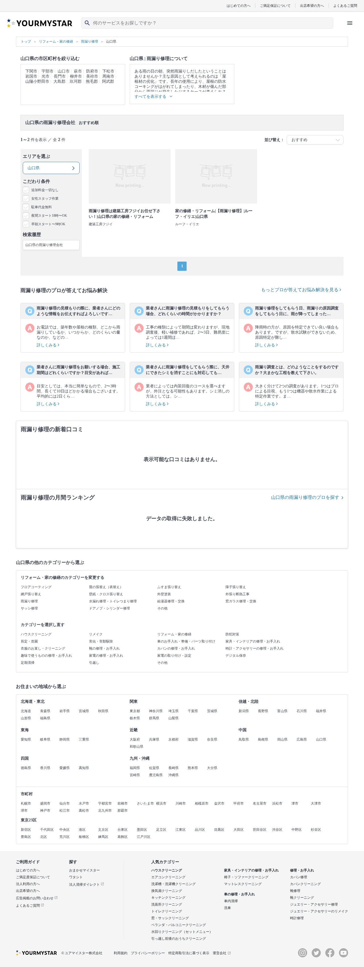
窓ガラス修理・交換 (241, 601)
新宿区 (26, 830)
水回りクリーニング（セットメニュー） (182, 932)
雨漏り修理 (29, 601)
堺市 (24, 811)
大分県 (212, 768)
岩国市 (31, 76)
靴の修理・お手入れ (104, 648)
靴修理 (295, 891)
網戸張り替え (31, 594)
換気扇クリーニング (166, 891)
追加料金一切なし (45, 190)
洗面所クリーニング (166, 904)
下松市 (108, 71)
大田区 (238, 830)
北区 (43, 837)
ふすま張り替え (169, 587)
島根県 (263, 739)
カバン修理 (298, 877)
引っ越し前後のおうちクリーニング (178, 939)
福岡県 (135, 768)
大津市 (316, 803)
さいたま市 (145, 803)
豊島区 (26, 837)
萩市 (78, 71)
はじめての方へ (239, 5)
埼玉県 (173, 711)
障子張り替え (236, 587)
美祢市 (92, 76)
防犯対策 (232, 634)
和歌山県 (136, 747)
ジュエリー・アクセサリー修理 (314, 904)
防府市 (92, 71)
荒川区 (64, 837)
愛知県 (26, 739)
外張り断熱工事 (237, 594)
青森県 (45, 711)
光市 (45, 76)
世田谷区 (259, 830)
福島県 (45, 718)
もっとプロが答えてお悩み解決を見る (300, 289)
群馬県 (154, 718)
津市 (294, 803)
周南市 (108, 76)
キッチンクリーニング (168, 898)
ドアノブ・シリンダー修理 (109, 608)
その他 (162, 608)
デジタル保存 (236, 656)
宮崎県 (135, 775)
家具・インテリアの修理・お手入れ (253, 641)
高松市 (84, 811)
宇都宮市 (105, 803)
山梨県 (173, 718)
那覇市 (122, 811)
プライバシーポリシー (148, 953)
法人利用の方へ (28, 884)
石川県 (302, 711)
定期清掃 (27, 663)
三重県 (84, 739)
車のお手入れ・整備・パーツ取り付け (186, 641)
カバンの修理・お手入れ (176, 648)
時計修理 (297, 918)
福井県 (321, 711)
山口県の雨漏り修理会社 (44, 245)
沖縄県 (173, 775)
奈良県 (212, 739)
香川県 (45, 768)
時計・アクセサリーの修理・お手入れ (255, 648)
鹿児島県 (156, 775)
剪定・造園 (29, 641)
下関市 (31, 71)
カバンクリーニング (305, 884)
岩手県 (64, 711)
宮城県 (84, 711)
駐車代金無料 (41, 207)
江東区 (180, 830)
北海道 (26, 711)
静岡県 (64, 739)
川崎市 (180, 803)
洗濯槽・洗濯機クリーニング (173, 884)
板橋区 (84, 837)
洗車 (227, 908)
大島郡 (59, 81)
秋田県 (103, 711)
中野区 (296, 830)
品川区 (200, 830)
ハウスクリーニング (36, 634)
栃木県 (135, 718)
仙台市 (64, 803)
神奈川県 (156, 711)
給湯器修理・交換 (171, 601)
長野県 (263, 711)
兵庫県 (154, 739)
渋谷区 (277, 830)
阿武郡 (108, 81)
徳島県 (26, 768)
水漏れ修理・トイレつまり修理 (113, 601)
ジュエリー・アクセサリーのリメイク (319, 911)
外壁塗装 (164, 594)
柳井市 (76, 76)
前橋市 (122, 803)
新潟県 (244, 711)
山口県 (321, 739)
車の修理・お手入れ (239, 894)
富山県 (282, 711)
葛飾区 (122, 837)
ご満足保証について (275, 5)
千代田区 (47, 830)
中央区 (64, 830)
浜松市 (277, 803)
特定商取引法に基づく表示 (188, 953)
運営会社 (219, 953)
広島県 (302, 739)
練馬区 (103, 837)
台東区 (122, 830)
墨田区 (142, 830)
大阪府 (135, 739)
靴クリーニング (302, 898)
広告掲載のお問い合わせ (35, 898)
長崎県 (173, 768)
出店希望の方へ (312, 5)
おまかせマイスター (84, 870)
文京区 (103, 830)
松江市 (64, 811)
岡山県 (282, 739)
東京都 (135, 711)
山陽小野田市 (37, 81)
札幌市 (26, 803)
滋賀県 (193, 739)
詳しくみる (47, 345)
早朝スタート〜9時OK (48, 224)
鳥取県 (244, 739)
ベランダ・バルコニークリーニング (178, 925)
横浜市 (161, 803)
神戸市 (45, 811)
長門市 (60, 76)
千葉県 (193, 711)
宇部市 (47, 71)
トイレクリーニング (166, 911)
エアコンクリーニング (168, 877)
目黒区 (219, 830)
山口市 (64, 71)
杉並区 (316, 830)
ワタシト (76, 877)
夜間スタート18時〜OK (49, 216)
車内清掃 (231, 901)
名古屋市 (259, 803)
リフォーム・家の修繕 (174, 634)
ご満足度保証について (33, 877)
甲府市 (238, 803)
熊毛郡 (92, 81)
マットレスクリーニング (243, 884)
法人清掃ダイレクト (85, 885)
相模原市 (201, 803)
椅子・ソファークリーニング (246, 877)
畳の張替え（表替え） (106, 587)
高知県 (84, 768)
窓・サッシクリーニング (170, 918)
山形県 (26, 718)
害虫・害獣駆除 (101, 641)
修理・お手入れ (302, 870)
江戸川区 (143, 837)
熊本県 (193, 768)
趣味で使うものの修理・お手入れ (46, 656)
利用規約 (120, 953)
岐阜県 (45, 739)
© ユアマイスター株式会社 (81, 953)
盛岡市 (45, 803)
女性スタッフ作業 (45, 199)
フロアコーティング (36, 587)
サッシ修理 (29, 608)
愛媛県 (64, 768)
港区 (82, 830)
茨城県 (212, 711)
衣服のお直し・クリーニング (43, 648)
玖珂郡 (76, 81)
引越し (94, 663)
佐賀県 (154, 768)
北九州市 (105, 811)
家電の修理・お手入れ (106, 656)
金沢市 (219, 803)
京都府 (173, 739)
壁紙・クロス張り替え (106, 594)
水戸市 (84, 803)
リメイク (96, 634)
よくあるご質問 (345, 5)
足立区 (161, 830)
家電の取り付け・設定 (174, 656)
